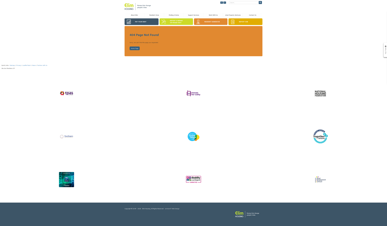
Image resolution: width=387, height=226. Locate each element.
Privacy (18, 65)
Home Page (134, 48)
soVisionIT (168, 208)
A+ (221, 2)
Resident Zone (154, 15)
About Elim (134, 15)
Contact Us (252, 15)
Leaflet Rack (27, 65)
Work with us (213, 15)
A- (224, 2)
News (34, 65)
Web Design (175, 208)
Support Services (193, 15)
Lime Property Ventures (233, 15)
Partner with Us (42, 65)
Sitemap (12, 65)
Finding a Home (174, 15)
